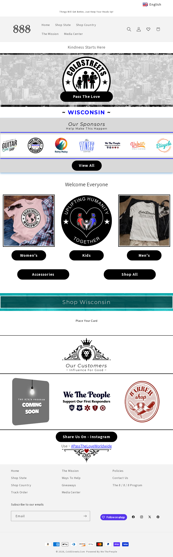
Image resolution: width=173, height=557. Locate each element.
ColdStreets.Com (75, 551)
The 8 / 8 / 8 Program (127, 485)
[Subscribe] (85, 516)
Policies (118, 471)
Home (15, 471)
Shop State (19, 478)
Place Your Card (86, 320)
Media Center (71, 492)
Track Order (19, 492)
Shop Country (21, 485)
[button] (129, 29)
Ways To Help (71, 478)
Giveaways (69, 485)
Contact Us (120, 478)
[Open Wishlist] (148, 29)
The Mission (70, 471)
